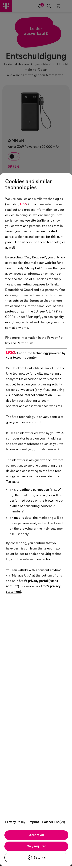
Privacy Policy (15, 822)
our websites (25, 390)
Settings (40, 857)
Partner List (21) (53, 822)
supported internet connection (30, 395)
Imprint (34, 822)
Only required (36, 846)
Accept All (36, 835)
